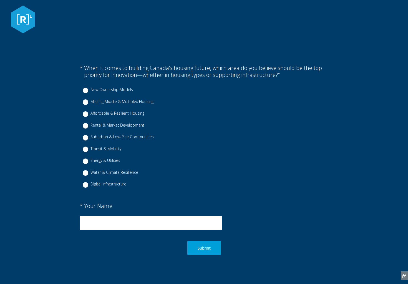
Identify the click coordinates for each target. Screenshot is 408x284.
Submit (204, 248)
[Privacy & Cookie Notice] (404, 275)
